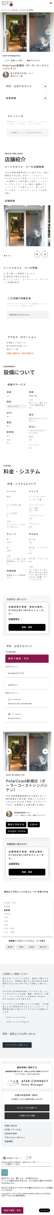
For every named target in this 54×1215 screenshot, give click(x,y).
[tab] (27, 903)
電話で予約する (16, 824)
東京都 (10, 947)
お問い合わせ (11, 1125)
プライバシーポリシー (15, 1137)
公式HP (34, 824)
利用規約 (9, 1141)
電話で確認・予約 (12, 1210)
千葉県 (20, 947)
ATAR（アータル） (14, 1129)
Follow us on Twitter (16, 1017)
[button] (51, 3)
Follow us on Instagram (17, 1022)
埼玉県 (31, 947)
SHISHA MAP (11, 1133)
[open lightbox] (24, 225)
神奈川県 (43, 947)
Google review (17, 831)
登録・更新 (27, 627)
